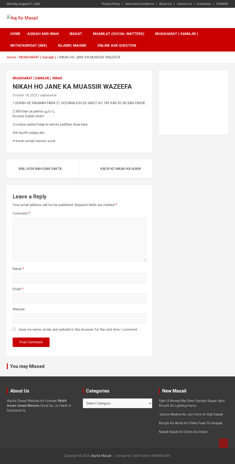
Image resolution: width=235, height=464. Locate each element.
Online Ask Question (116, 45)
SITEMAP (222, 4)
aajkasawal (48, 95)
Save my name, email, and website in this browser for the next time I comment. (78, 329)
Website (19, 309)
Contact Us (184, 4)
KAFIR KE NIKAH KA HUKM (121, 169)
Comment (21, 213)
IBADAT (76, 34)
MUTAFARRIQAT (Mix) (28, 45)
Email (18, 289)
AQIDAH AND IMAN (43, 34)
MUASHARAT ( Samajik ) (176, 34)
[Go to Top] (223, 443)
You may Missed (27, 366)
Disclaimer (204, 4)
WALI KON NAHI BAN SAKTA (40, 169)
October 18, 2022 (25, 95)
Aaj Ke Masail (101, 456)
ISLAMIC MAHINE (72, 45)
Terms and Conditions (139, 4)
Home (15, 34)
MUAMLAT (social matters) (118, 34)
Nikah (57, 78)
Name (18, 269)
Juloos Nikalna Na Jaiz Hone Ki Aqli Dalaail (191, 414)
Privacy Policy (111, 4)
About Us (165, 4)
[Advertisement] (193, 102)
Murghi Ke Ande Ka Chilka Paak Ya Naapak (190, 423)
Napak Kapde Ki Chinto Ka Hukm (183, 432)
